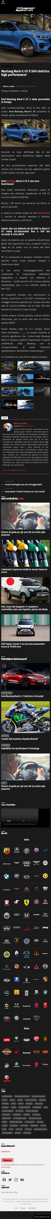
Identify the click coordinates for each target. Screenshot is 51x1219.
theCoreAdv (5, 1167)
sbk (5, 1129)
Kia (46, 1107)
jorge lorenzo (25, 1107)
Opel (5, 1125)
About (4, 418)
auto (13, 1100)
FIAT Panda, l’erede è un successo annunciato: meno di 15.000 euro (23, 645)
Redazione (5, 1151)
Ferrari (6, 1104)
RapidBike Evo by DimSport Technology (20, 748)
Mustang (10, 181)
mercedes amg (35, 1118)
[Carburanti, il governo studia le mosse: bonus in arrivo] (25, 553)
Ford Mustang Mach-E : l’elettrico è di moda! (22, 696)
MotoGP (5, 736)
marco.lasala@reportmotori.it (14, 470)
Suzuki (19, 1129)
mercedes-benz (20, 1118)
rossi (44, 1125)
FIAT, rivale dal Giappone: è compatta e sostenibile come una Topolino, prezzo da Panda (24, 608)
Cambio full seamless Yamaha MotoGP (19, 739)
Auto (21, 498)
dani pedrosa (31, 1100)
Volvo (19, 1133)
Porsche (25, 1125)
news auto (30, 1122)
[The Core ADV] (7, 1162)
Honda (29, 1104)
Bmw (20, 1100)
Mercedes (7, 1118)
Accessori (5, 745)
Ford (31, 329)
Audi (5, 1100)
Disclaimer (32, 1208)
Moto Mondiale (16, 1122)
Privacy (23, 1208)
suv (12, 1129)
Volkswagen (8, 1133)
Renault (35, 1125)
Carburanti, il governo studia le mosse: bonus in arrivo (24, 571)
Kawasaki (37, 1107)
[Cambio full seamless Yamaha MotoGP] (25, 717)
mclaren (37, 1114)
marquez (7, 1114)
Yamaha (28, 1133)
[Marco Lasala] (8, 430)
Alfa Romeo (8, 1096)
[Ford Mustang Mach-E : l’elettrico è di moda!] (25, 676)
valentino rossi (41, 1129)
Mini (5, 1122)
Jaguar (6, 1107)
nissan (40, 1122)
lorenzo (20, 1111)
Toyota (28, 1129)
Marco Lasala (20, 423)
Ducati (43, 1100)
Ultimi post (13, 418)
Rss (16, 1208)
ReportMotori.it (29, 426)
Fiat (14, 1104)
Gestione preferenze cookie (42, 1217)
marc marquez (32, 1111)
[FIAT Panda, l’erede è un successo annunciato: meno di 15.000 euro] (25, 627)
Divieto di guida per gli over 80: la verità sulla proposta (23, 533)
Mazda (27, 1114)
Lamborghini (8, 1111)
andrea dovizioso (22, 1096)
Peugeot (14, 1125)
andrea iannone (39, 1096)
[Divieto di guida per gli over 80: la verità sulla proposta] (25, 516)
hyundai (39, 1104)
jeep (14, 1107)
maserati (17, 1114)
